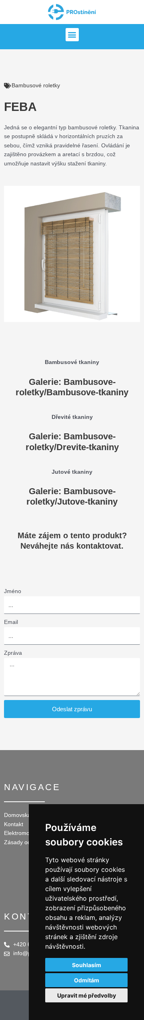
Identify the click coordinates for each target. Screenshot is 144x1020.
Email (11, 622)
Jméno (12, 591)
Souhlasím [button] (86, 965)
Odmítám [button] (86, 980)
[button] (72, 34)
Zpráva (13, 653)
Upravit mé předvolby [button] (86, 995)
